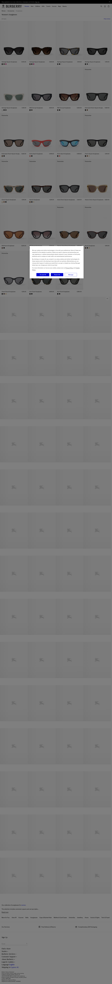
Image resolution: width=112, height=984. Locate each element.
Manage (70, 275)
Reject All (57, 275)
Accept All (43, 275)
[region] (57, 262)
